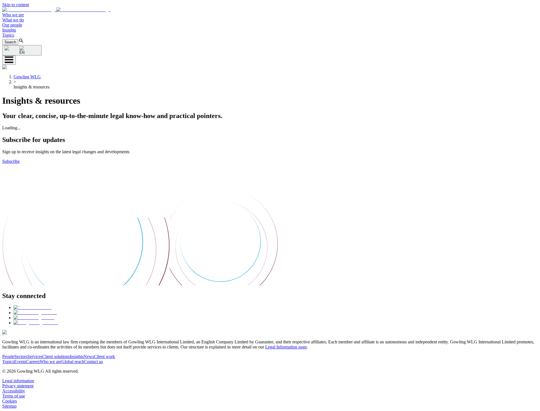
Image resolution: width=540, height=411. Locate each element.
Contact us (93, 361)
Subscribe (11, 161)
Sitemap (9, 406)
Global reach (72, 361)
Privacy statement (17, 385)
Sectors (20, 356)
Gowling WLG (27, 76)
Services (34, 356)
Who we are (13, 14)
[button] (56, 9)
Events (20, 361)
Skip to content (15, 4)
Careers (33, 361)
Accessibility (13, 390)
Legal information (18, 380)
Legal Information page (286, 347)
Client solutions (56, 356)
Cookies (9, 401)
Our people (12, 25)
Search (10, 42)
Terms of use (13, 396)
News (89, 356)
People (8, 356)
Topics (8, 35)
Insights (9, 30)
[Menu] (9, 60)
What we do (13, 19)
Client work (104, 356)
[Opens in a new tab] (32, 307)
